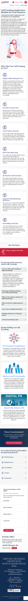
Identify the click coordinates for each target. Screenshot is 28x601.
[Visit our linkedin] (13, 586)
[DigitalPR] (14, 422)
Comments (6, 520)
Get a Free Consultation (14, 443)
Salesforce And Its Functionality (14, 376)
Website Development (15, 569)
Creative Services (14, 573)
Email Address (7, 514)
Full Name (6, 500)
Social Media (21, 571)
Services (17, 5)
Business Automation (15, 574)
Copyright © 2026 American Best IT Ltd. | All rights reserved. (14, 597)
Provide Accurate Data (10, 108)
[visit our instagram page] (20, 586)
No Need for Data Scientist (12, 175)
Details (14, 548)
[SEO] (14, 358)
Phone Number (8, 507)
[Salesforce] (14, 390)
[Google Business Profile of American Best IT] (11, 586)
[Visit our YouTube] (16, 586)
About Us (17, 577)
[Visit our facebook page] (9, 586)
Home (12, 5)
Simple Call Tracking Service (13, 78)
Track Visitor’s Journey (11, 131)
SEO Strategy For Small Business (14, 346)
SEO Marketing (9, 571)
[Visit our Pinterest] (18, 586)
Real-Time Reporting (10, 152)
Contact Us (10, 580)
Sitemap (19, 580)
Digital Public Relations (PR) (14, 408)
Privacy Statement (15, 582)
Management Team (15, 579)
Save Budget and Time (10, 223)
